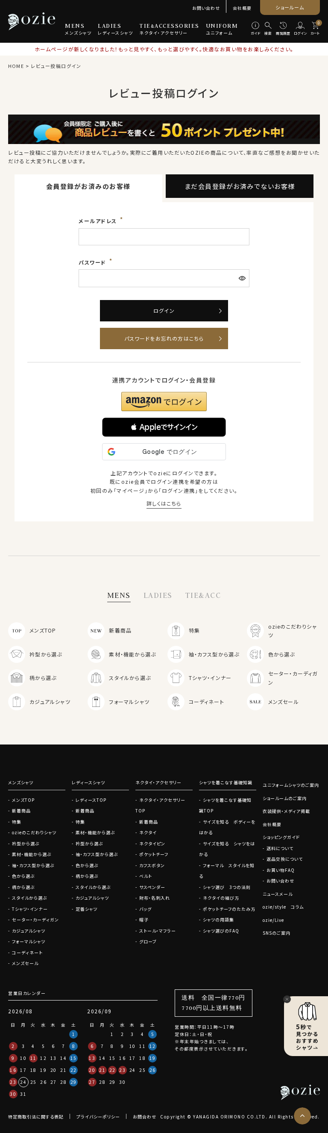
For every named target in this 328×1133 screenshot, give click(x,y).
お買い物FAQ (280, 870)
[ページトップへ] (302, 1115)
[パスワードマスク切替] (243, 278)
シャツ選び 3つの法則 (227, 887)
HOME (15, 65)
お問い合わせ (206, 8)
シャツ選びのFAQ (221, 930)
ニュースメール (278, 894)
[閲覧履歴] (283, 29)
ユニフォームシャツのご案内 (291, 785)
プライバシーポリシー (98, 1116)
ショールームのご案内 (285, 798)
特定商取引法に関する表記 (36, 1116)
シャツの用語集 (218, 919)
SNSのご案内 (276, 933)
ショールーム (289, 7)
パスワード (93, 262)
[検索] (268, 29)
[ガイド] (255, 29)
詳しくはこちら (163, 503)
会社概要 (242, 8)
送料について (279, 848)
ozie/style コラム (283, 906)
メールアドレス (99, 220)
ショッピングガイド (281, 837)
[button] (164, 427)
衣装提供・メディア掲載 (286, 811)
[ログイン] (300, 29)
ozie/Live (273, 920)
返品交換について (284, 859)
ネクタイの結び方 (221, 898)
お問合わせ (144, 1116)
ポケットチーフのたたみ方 (229, 909)
